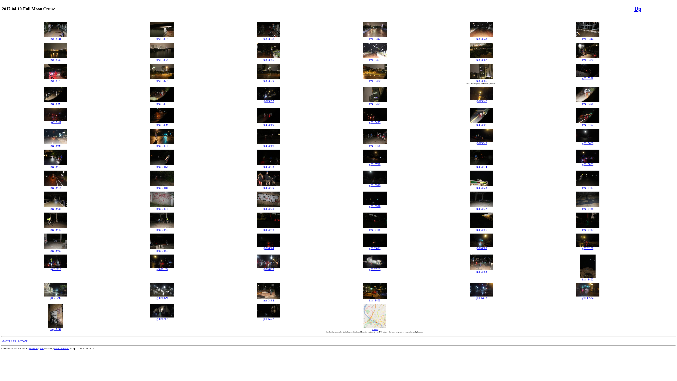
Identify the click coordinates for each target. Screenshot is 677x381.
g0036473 (481, 298)
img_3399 (162, 124)
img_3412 (162, 166)
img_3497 (55, 329)
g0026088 (481, 248)
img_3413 (268, 166)
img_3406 (268, 145)
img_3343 (481, 38)
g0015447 (55, 122)
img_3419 (268, 187)
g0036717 (162, 319)
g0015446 (481, 101)
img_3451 (481, 229)
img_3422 (481, 187)
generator (33, 348)
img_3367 (481, 59)
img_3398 (587, 103)
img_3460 (55, 250)
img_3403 (55, 145)
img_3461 (162, 250)
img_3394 (374, 103)
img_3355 (268, 59)
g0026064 (268, 248)
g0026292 (55, 298)
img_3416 (55, 187)
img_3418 (162, 187)
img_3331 (55, 38)
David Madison (61, 348)
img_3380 (374, 80)
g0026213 (268, 269)
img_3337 (162, 38)
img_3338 (268, 38)
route (375, 329)
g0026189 (162, 269)
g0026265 (374, 269)
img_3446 (268, 229)
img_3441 (162, 229)
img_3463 (481, 271)
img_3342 (374, 38)
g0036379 (162, 298)
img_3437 (481, 208)
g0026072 (374, 248)
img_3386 (481, 80)
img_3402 (587, 124)
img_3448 (374, 229)
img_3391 (162, 103)
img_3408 (374, 145)
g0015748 (374, 164)
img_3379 (268, 80)
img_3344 (587, 38)
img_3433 (55, 208)
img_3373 (55, 80)
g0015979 (374, 206)
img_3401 (481, 124)
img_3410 (55, 166)
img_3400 (268, 124)
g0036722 (268, 319)
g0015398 (587, 78)
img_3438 (587, 208)
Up (637, 9)
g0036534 (587, 298)
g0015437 (268, 101)
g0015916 (374, 185)
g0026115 (55, 269)
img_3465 (587, 279)
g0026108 (587, 248)
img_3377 (162, 80)
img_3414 (481, 166)
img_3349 (55, 59)
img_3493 (374, 300)
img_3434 (162, 208)
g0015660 (587, 143)
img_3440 (55, 229)
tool (42, 348)
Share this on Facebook (14, 340)
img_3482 (268, 300)
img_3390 (55, 103)
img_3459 (587, 229)
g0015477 (374, 122)
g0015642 (481, 143)
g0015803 (587, 164)
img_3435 (268, 208)
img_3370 (587, 59)
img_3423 (587, 187)
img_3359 (374, 59)
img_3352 (162, 59)
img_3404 (162, 145)
